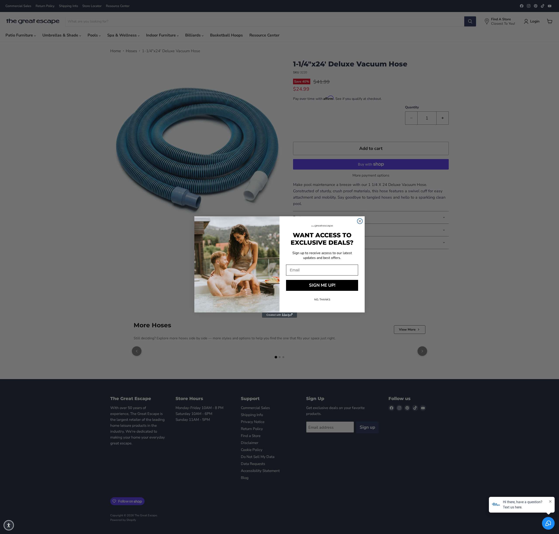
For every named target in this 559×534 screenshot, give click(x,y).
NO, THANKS (322, 299)
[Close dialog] (359, 221)
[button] (8, 525)
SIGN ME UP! (322, 285)
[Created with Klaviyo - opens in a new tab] (279, 315)
